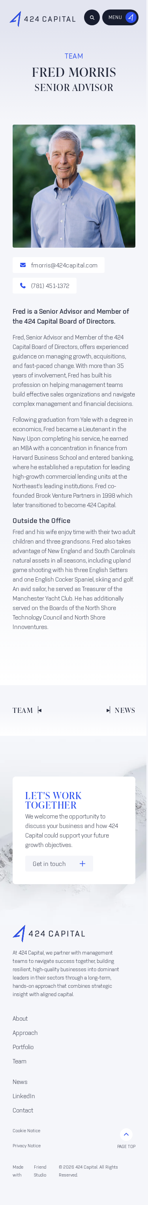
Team (19, 1061)
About (20, 1018)
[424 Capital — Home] (42, 18)
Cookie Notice (26, 1130)
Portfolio (23, 1046)
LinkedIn (24, 1095)
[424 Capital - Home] (68, 933)
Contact (23, 1110)
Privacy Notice (27, 1145)
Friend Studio (40, 1170)
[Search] (92, 17)
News (20, 1081)
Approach (25, 1032)
